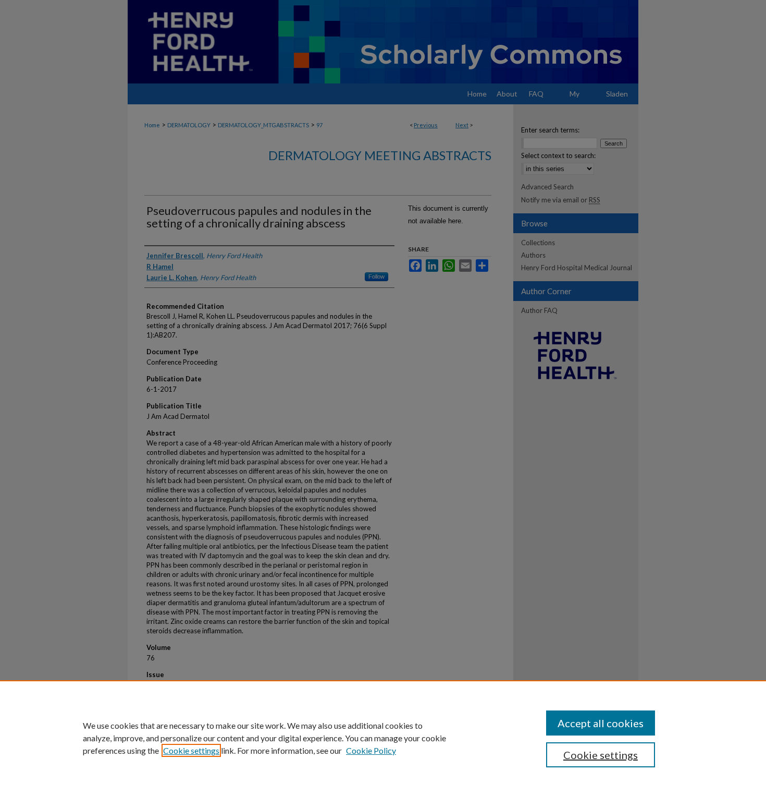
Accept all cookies (601, 723)
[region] (383, 737)
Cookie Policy (371, 750)
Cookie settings (191, 750)
